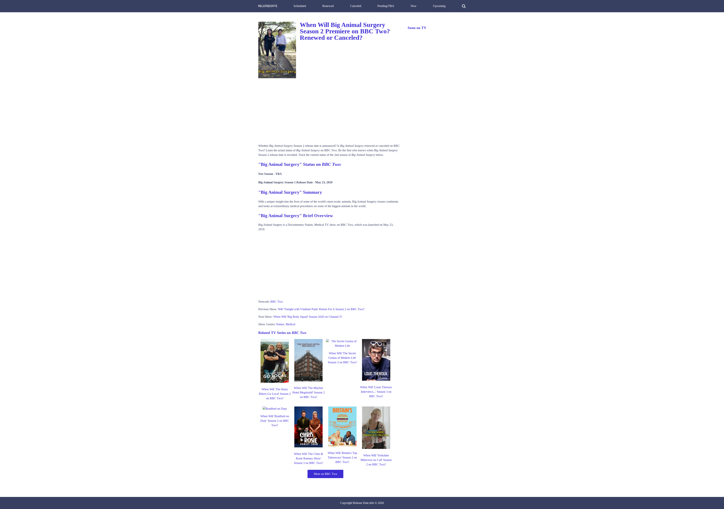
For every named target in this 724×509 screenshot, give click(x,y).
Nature (280, 324)
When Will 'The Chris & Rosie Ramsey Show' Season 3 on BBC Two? (308, 458)
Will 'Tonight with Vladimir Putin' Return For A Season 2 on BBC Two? (321, 309)
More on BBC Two (325, 473)
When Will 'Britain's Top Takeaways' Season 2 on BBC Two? (342, 457)
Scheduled (300, 6)
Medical (290, 324)
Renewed (328, 6)
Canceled (355, 6)
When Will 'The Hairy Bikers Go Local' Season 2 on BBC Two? (275, 394)
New (413, 6)
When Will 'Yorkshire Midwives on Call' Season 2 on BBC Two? (376, 460)
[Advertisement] (329, 109)
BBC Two (276, 301)
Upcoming (439, 6)
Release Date (361, 502)
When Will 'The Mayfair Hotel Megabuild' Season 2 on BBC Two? (308, 392)
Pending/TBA (385, 6)
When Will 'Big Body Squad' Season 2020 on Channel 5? (307, 316)
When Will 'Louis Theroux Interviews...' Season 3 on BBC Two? (376, 392)
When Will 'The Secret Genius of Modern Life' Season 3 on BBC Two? (342, 358)
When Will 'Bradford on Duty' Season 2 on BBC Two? (274, 421)
